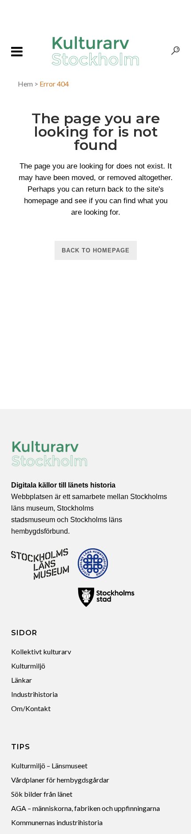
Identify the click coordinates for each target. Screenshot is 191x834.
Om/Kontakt (31, 708)
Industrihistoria (34, 694)
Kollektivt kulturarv (41, 651)
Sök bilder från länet (41, 794)
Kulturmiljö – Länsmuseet (49, 765)
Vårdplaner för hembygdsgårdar (60, 779)
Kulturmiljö (28, 665)
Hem (25, 83)
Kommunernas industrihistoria (57, 822)
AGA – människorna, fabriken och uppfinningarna (85, 808)
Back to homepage (96, 250)
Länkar (21, 680)
